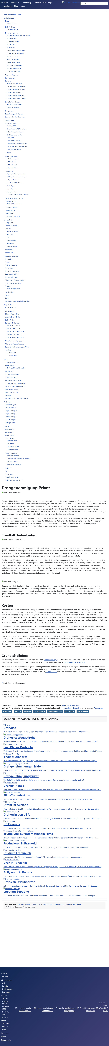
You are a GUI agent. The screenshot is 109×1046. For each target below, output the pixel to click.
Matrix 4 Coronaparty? (14, 334)
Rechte (6, 359)
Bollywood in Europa (13, 62)
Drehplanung (9, 18)
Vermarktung (9, 429)
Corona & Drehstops (12, 323)
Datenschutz (6, 1040)
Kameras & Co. (11, 240)
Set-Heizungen (10, 78)
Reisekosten (9, 268)
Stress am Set (11, 352)
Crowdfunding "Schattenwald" (18, 194)
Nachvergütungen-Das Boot (15, 386)
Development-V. (10, 408)
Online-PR (8, 468)
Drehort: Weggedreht (13, 68)
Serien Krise (9, 213)
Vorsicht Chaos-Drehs (12, 317)
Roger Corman (11, 189)
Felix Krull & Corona (13, 325)
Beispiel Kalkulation (11, 226)
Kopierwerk (10, 243)
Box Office (10, 444)
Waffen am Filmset (12, 107)
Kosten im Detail (12, 231)
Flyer (6, 471)
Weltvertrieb (9, 432)
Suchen (5, 998)
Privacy (4, 973)
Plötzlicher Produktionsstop (14, 344)
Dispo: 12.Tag (11, 23)
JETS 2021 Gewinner (13, 204)
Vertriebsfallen (10, 435)
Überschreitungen (11, 277)
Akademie (7, 6)
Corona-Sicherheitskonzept (16, 337)
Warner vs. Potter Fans (13, 380)
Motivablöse (69, 711)
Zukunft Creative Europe (15, 132)
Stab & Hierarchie (11, 265)
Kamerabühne (51, 672)
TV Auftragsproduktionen (14, 114)
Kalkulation (8, 220)
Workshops (98, 708)
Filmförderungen (10, 123)
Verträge (7, 402)
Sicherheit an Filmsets (12, 102)
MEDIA (8, 153)
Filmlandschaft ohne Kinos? (17, 146)
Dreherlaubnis (82, 711)
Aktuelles (4, 2)
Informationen (6, 980)
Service (4, 995)
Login (23, 6)
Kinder (7, 295)
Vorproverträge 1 (11, 411)
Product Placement (11, 156)
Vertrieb (7, 426)
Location (27, 711)
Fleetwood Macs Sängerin (15, 368)
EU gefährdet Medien (12, 477)
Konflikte (8, 350)
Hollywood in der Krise (12, 216)
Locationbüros (39, 711)
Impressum (6, 992)
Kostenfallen (9, 250)
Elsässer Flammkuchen (14, 83)
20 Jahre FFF (11, 126)
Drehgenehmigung (55, 711)
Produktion (7, 711)
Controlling (8, 259)
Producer (8, 286)
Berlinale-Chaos (11, 462)
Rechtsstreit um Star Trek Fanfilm (16, 398)
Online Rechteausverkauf (13, 480)
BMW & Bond (11, 162)
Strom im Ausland (12, 41)
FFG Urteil (11, 137)
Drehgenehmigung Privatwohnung (18, 35)
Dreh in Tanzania (12, 56)
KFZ (7, 237)
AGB (3, 983)
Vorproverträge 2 (11, 414)
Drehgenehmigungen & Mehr (15, 383)
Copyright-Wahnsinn (12, 374)
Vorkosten (9, 234)
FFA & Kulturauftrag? (15, 140)
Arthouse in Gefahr (12, 447)
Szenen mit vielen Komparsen (15, 117)
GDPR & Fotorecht (11, 377)
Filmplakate (9, 474)
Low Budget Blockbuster (15, 183)
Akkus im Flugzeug (11, 75)
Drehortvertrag (50, 660)
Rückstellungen (10, 420)
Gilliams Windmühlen (12, 314)
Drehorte (18, 711)
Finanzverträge (10, 417)
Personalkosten (11, 246)
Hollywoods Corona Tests (15, 331)
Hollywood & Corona (13, 328)
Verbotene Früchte (11, 392)
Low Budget (9, 171)
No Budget (10, 186)
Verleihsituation (11, 441)
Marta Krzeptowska (13, 289)
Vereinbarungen (10, 405)
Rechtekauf (9, 371)
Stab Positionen (10, 27)
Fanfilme (8, 395)
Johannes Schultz (12, 168)
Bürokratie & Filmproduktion (14, 280)
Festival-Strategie (11, 453)
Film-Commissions (12, 59)
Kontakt (5, 986)
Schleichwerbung (12, 159)
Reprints (5, 1026)
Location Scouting (14, 71)
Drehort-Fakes (11, 38)
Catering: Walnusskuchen (15, 95)
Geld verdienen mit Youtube (16, 177)
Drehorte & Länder (11, 33)
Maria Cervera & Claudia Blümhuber (17, 301)
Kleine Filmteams (12, 29)
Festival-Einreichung (13, 456)
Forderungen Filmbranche (14, 198)
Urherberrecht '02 (11, 362)
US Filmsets (10, 47)
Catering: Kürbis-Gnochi (14, 92)
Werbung (5, 1023)
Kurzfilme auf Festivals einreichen (18, 459)
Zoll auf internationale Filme (15, 50)
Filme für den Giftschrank (13, 341)
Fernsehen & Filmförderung (17, 143)
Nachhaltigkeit (7, 989)
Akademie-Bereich (72, 708)
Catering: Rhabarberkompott (16, 98)
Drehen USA (10, 44)
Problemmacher (11, 355)
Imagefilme (8, 305)
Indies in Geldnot (12, 180)
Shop (16, 6)
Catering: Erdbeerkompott (15, 89)
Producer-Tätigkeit (11, 256)
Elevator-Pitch (10, 210)
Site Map (4, 977)
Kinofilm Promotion (12, 450)
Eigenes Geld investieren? (15, 174)
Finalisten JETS (10, 201)
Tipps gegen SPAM (11, 274)
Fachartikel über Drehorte (74, 662)
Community (26, 2)
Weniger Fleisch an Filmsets (16, 86)
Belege (7, 262)
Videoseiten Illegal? (11, 389)
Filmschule (15, 2)
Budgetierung (9, 223)
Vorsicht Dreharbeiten (14, 104)
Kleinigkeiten (9, 292)
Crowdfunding (11, 192)
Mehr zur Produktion (70, 705)
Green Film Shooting (12, 271)
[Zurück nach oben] (106, 1043)
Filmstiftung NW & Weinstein (16, 129)
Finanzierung (9, 120)
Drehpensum (9, 111)
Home (3, 1037)
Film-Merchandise (11, 207)
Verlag (3, 1030)
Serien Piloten (9, 320)
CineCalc (8, 229)
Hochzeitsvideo (10, 307)
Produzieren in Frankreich (15, 53)
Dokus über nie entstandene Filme (17, 347)
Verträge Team (10, 423)
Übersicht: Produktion (12, 15)
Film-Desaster (9, 311)
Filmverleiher (9, 438)
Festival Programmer (13, 465)
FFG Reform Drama (14, 149)
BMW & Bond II (11, 165)
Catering (8, 81)
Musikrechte (9, 365)
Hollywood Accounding (13, 283)
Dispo (7, 21)
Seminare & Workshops (43, 2)
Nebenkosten (9, 253)
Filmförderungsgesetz (14, 135)
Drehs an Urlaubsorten (14, 65)
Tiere (7, 298)
